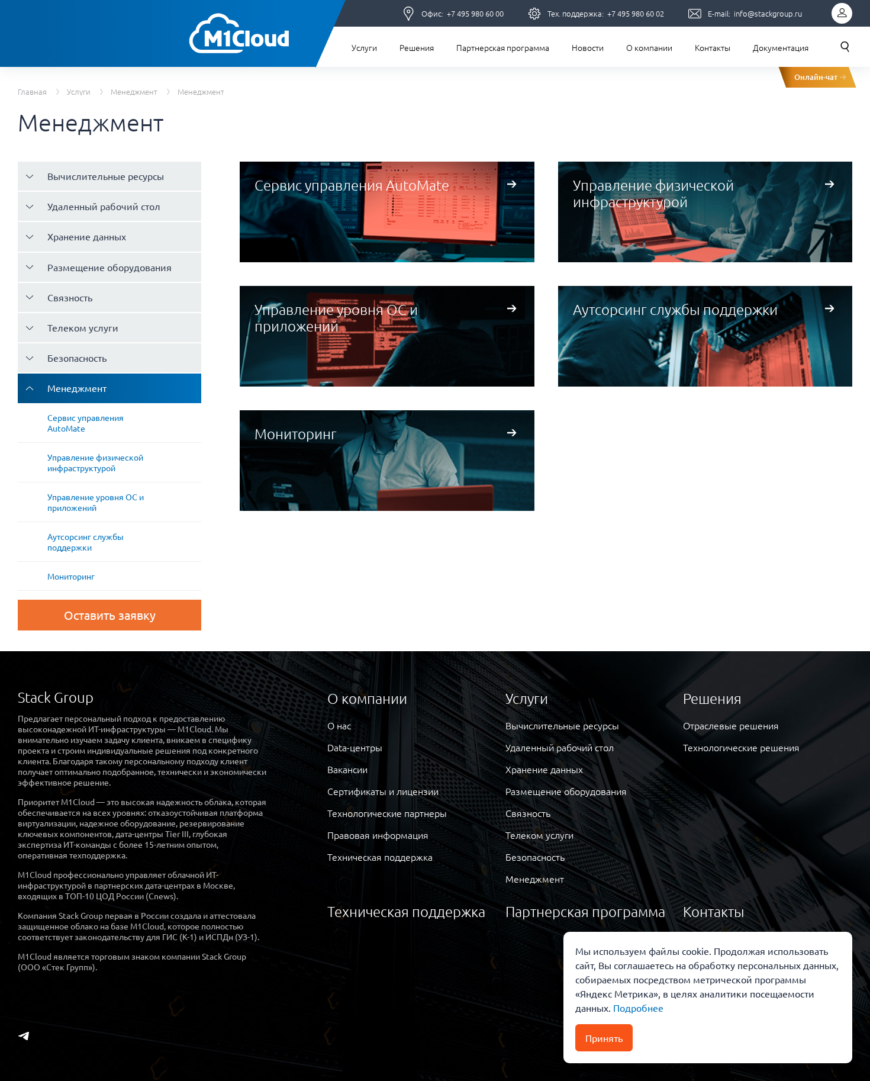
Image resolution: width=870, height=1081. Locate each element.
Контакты (712, 47)
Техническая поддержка (380, 856)
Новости (588, 47)
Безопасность (77, 357)
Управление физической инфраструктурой (95, 462)
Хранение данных (86, 236)
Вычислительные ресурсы (105, 176)
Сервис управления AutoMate (85, 422)
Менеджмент (134, 91)
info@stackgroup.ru (768, 13)
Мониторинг (71, 576)
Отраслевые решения (731, 725)
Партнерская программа (502, 47)
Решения (416, 47)
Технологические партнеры (387, 812)
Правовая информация (377, 834)
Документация (780, 47)
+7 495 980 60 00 (475, 13)
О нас (339, 725)
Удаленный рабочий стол (103, 206)
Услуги (364, 47)
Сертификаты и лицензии (383, 790)
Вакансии (347, 769)
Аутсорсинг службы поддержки (85, 541)
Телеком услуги (82, 327)
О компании (649, 47)
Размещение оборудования (109, 267)
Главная (32, 91)
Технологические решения (741, 747)
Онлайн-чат (815, 77)
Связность (69, 297)
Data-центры (354, 747)
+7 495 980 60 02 (635, 13)
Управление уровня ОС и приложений (95, 502)
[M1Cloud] (238, 33)
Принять (604, 1038)
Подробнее (637, 1008)
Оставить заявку (110, 614)
